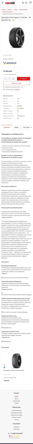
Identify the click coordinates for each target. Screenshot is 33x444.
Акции (16, 419)
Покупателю (16, 407)
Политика (16, 429)
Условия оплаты (16, 410)
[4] (9, 55)
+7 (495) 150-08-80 (17, 433)
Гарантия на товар (16, 415)
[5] (11, 55)
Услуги (17, 403)
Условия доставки (16, 413)
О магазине (16, 423)
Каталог (16, 393)
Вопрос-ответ (16, 417)
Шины (16, 396)
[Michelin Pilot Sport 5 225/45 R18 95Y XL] (16, 37)
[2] (6, 55)
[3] (7, 55)
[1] (4, 55)
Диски (16, 398)
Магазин (16, 427)
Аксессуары (16, 401)
